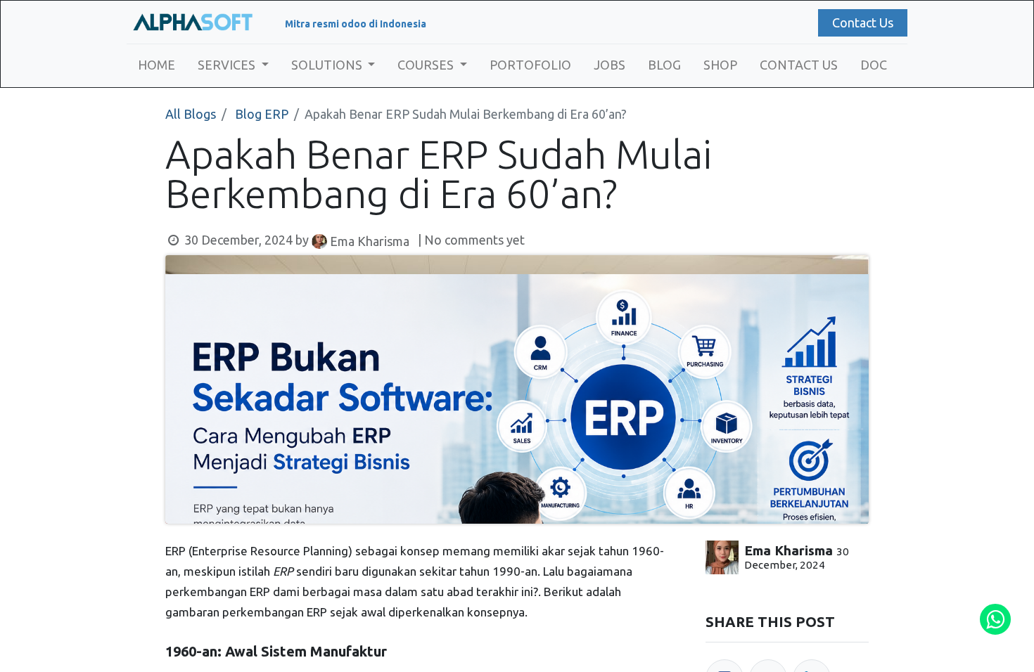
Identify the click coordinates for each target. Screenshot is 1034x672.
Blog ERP (261, 114)
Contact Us (862, 22)
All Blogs (190, 114)
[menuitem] (156, 65)
